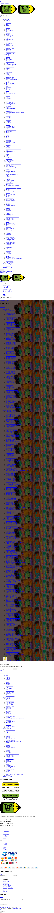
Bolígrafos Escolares (10, 186)
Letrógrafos (8, 49)
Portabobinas (8, 113)
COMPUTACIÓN (7, 161)
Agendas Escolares (10, 180)
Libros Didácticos (10, 223)
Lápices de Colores (10, 47)
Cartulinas (8, 28)
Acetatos (7, 176)
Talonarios (8, 147)
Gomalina (8, 68)
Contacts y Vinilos (10, 62)
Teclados (8, 172)
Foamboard (8, 36)
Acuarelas (5, 844)
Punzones (8, 254)
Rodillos (7, 136)
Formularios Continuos (11, 64)
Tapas (7, 150)
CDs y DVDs (9, 165)
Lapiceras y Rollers (10, 77)
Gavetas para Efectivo (10, 65)
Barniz (4, 847)
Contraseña (3, 902)
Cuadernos (8, 203)
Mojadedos (8, 89)
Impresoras (8, 169)
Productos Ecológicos (10, 126)
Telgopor (8, 152)
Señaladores (8, 145)
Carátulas (8, 189)
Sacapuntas (8, 141)
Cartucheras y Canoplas (11, 194)
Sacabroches (8, 140)
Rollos (7, 137)
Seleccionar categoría (4, 16)
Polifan (7, 248)
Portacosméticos (9, 264)
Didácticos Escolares (10, 205)
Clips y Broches (9, 60)
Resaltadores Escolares (11, 257)
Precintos (8, 125)
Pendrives (8, 170)
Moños (7, 91)
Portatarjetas (8, 123)
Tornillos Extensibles (10, 157)
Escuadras (8, 208)
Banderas (8, 184)
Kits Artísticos (9, 43)
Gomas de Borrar (9, 39)
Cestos (4, 838)
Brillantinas (8, 25)
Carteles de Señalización (11, 191)
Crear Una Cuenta (17, 908)
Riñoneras (8, 266)
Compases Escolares (10, 200)
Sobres (7, 146)
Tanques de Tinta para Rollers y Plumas (14, 258)
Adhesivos (8, 21)
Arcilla (4, 846)
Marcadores (8, 50)
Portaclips (8, 115)
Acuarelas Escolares (10, 178)
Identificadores (9, 72)
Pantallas (8, 96)
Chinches (8, 29)
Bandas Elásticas (9, 183)
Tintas (7, 155)
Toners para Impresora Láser (12, 174)
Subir (1, 909)
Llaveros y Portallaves (10, 84)
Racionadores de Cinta (11, 130)
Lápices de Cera (9, 45)
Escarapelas (8, 206)
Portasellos (8, 121)
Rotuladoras (8, 138)
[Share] (2, 911)
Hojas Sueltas (9, 70)
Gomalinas (8, 213)
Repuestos (8, 132)
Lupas (7, 86)
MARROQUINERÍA (8, 263)
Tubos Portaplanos (10, 160)
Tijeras (7, 154)
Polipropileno (9, 111)
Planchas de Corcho (10, 53)
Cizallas (7, 31)
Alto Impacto (8, 23)
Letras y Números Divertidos (12, 79)
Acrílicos (8, 20)
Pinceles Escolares (10, 237)
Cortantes (8, 33)
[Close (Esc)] (0, 911)
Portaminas (8, 117)
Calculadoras (8, 162)
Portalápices (8, 116)
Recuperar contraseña (5, 907)
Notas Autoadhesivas (10, 93)
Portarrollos (8, 120)
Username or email (4, 899)
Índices (7, 74)
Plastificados (8, 106)
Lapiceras (5, 836)
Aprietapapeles (9, 181)
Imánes (7, 41)
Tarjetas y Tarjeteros (10, 151)
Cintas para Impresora (10, 166)
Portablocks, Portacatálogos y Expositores (15, 112)
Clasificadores (9, 59)
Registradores (9, 131)
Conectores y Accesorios (11, 167)
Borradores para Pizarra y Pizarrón (13, 188)
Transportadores (9, 261)
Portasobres (8, 122)
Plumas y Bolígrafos (10, 108)
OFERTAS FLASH (7, 267)
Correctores (8, 201)
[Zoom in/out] (4, 911)
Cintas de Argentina (10, 199)
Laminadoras (8, 75)
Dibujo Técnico (9, 35)
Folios (7, 63)
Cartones (8, 26)
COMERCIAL (6, 54)
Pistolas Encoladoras (10, 103)
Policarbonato (9, 109)
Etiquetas (8, 209)
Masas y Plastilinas (10, 228)
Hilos (7, 40)
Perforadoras (8, 98)
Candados (8, 58)
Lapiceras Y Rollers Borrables (12, 217)
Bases (7, 24)
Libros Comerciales (10, 83)
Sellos (7, 144)
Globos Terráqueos (10, 67)
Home (1, 663)
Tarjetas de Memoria (10, 171)
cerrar (1, 670)
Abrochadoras (9, 55)
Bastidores (5, 849)
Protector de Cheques (10, 127)
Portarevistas (8, 118)
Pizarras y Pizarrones (10, 104)
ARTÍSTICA (6, 19)
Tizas (7, 156)
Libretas (7, 82)
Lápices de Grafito (10, 48)
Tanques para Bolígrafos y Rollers (13, 149)
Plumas (7, 107)
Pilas (7, 101)
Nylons (7, 94)
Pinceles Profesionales (10, 52)
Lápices (7, 44)
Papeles (7, 97)
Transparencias (9, 159)
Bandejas (5, 833)
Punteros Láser (9, 128)
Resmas (7, 135)
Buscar (2, 269)
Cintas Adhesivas (9, 30)
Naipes (7, 92)
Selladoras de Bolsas (10, 142)
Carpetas (7, 190)
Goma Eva (8, 38)
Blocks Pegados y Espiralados (12, 185)
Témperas (8, 259)
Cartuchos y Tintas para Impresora (13, 164)
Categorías (2, 307)
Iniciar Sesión (3, 904)
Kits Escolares (9, 215)
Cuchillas (8, 34)
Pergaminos (8, 99)
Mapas (7, 225)
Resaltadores (8, 133)
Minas (7, 88)
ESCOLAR (5, 175)
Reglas (7, 256)
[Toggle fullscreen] (3, 911)
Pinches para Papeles (10, 102)
